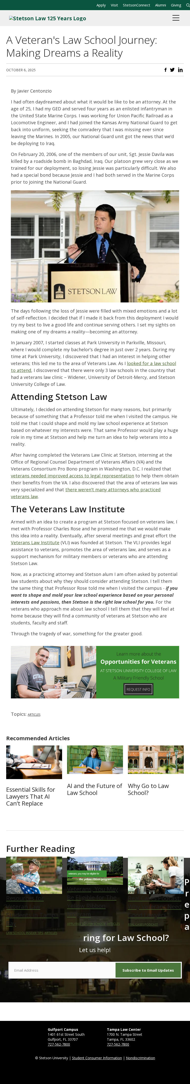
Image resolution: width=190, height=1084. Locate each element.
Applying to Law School (86, 924)
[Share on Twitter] (172, 69)
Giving (176, 4)
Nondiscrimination (140, 1058)
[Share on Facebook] (165, 69)
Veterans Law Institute (35, 542)
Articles (34, 715)
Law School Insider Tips (24, 933)
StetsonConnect (136, 4)
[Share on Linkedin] (180, 69)
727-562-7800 (59, 1044)
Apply (101, 4)
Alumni (160, 4)
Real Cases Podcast (143, 924)
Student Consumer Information (97, 1058)
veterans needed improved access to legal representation (72, 476)
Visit (114, 4)
